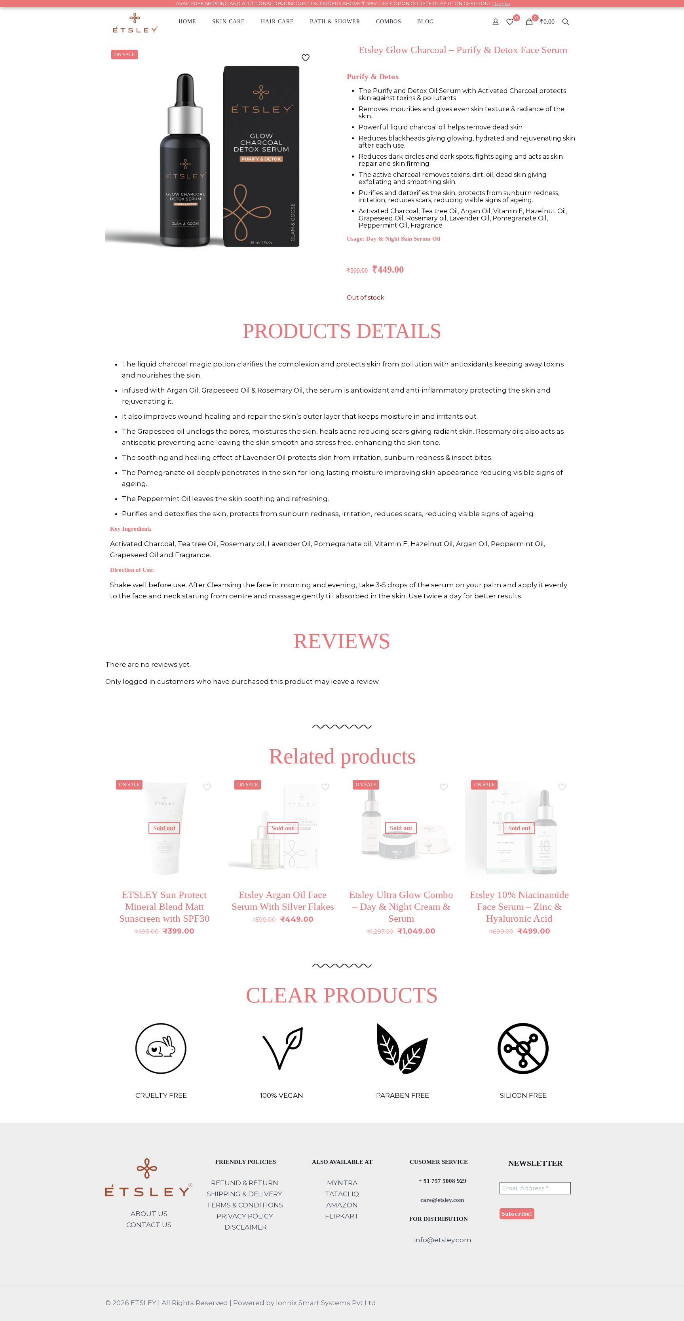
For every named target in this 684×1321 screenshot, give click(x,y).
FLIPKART (342, 1216)
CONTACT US (148, 1225)
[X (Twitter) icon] (551, 1303)
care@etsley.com (441, 1200)
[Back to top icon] (646, 1304)
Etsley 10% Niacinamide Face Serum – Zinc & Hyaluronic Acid (519, 906)
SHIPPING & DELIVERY (245, 1194)
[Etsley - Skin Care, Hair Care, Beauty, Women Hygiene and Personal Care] (136, 22)
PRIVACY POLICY (245, 1216)
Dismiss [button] (501, 3)
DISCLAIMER (245, 1227)
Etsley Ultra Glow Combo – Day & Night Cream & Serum (401, 906)
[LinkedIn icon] (559, 1303)
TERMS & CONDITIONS (245, 1205)
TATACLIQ (342, 1194)
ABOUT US (149, 1214)
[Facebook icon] (543, 1303)
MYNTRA (342, 1183)
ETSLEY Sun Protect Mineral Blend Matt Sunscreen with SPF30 (164, 906)
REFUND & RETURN (244, 1183)
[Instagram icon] (568, 1303)
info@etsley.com (441, 1240)
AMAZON (342, 1205)
